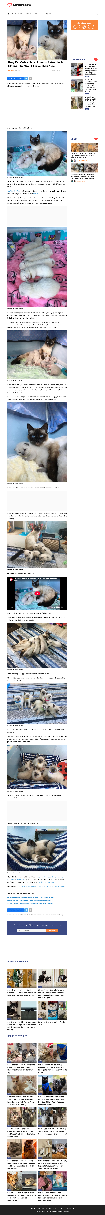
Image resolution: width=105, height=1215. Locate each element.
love (44, 918)
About (33, 1208)
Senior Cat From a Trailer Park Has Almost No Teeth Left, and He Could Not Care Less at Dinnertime (21, 1196)
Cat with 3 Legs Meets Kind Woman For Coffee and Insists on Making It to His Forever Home (21, 992)
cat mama (38, 918)
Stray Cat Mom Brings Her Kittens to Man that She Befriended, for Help (41, 886)
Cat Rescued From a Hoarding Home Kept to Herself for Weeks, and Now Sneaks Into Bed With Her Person (21, 1164)
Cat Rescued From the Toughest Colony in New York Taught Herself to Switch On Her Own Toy (21, 1068)
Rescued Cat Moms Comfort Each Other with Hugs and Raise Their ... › (30, 900)
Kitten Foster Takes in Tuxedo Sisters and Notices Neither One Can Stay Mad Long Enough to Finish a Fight (52, 994)
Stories (13, 14)
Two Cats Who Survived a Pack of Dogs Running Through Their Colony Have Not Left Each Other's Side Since (91, 85)
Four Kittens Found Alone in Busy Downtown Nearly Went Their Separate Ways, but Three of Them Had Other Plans (52, 1164)
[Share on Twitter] (26, 78)
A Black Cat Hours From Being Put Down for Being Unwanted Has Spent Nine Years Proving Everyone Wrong (51, 1100)
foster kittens (31, 915)
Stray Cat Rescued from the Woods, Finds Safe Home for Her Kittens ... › (31, 903)
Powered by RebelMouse (94, 15)
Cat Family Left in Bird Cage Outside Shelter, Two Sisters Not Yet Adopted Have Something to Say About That (91, 102)
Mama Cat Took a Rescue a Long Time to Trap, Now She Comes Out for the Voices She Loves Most (52, 1131)
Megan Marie (83, 160)
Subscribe (52, 930)
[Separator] (30, 78)
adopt (22, 918)
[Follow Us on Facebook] (75, 27)
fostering (60, 915)
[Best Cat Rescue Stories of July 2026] (52, 1010)
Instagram (20, 879)
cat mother (29, 918)
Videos (20, 14)
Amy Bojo (10, 70)
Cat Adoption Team (14, 191)
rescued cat (11, 915)
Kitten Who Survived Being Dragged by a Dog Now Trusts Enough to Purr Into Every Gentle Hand (52, 1068)
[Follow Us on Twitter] (79, 27)
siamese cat (41, 915)
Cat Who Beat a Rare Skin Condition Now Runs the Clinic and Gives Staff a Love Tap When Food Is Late (21, 1132)
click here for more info (46, 882)
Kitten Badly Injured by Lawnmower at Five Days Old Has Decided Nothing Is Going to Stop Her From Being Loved (83, 176)
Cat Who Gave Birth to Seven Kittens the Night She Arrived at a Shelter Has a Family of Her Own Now (83, 156)
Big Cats (48, 14)
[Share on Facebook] (15, 78)
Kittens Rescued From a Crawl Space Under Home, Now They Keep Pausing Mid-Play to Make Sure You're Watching (21, 1100)
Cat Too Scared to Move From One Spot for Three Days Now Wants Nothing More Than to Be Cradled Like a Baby (91, 69)
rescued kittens (21, 915)
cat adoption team (13, 918)
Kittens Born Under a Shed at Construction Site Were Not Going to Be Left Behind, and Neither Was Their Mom (52, 1196)
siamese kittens (51, 915)
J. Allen (78, 160)
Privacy (61, 1208)
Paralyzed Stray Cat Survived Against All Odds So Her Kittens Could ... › (31, 897)
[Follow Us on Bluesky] (88, 27)
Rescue (35, 14)
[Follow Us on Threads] (93, 27)
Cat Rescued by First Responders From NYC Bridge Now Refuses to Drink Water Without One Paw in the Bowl (21, 1026)
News (41, 14)
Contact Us (52, 1208)
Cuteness (28, 14)
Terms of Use (70, 1208)
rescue (35, 194)
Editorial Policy (42, 1208)
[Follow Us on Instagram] (84, 27)
